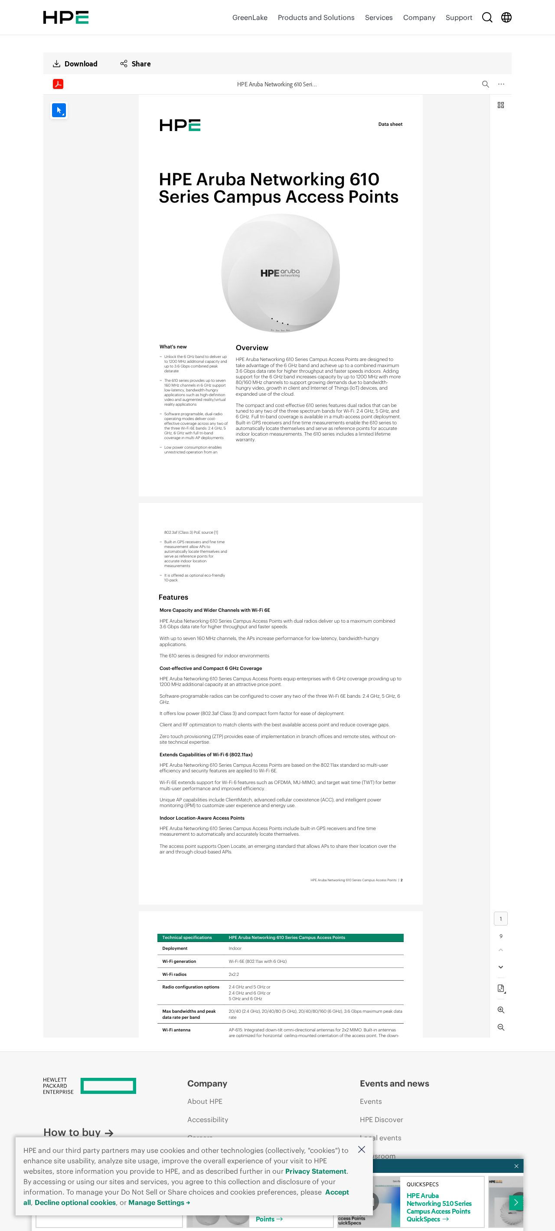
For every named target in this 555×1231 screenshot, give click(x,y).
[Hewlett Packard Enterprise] (65, 17)
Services (379, 17)
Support (459, 17)
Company (419, 17)
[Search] (487, 17)
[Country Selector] (506, 17)
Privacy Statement (315, 1171)
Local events (381, 1137)
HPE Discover (381, 1119)
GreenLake (250, 17)
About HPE (204, 1101)
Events (371, 1101)
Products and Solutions (316, 17)
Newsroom (378, 1156)
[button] (361, 1150)
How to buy (72, 1132)
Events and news (394, 1083)
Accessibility (207, 1119)
